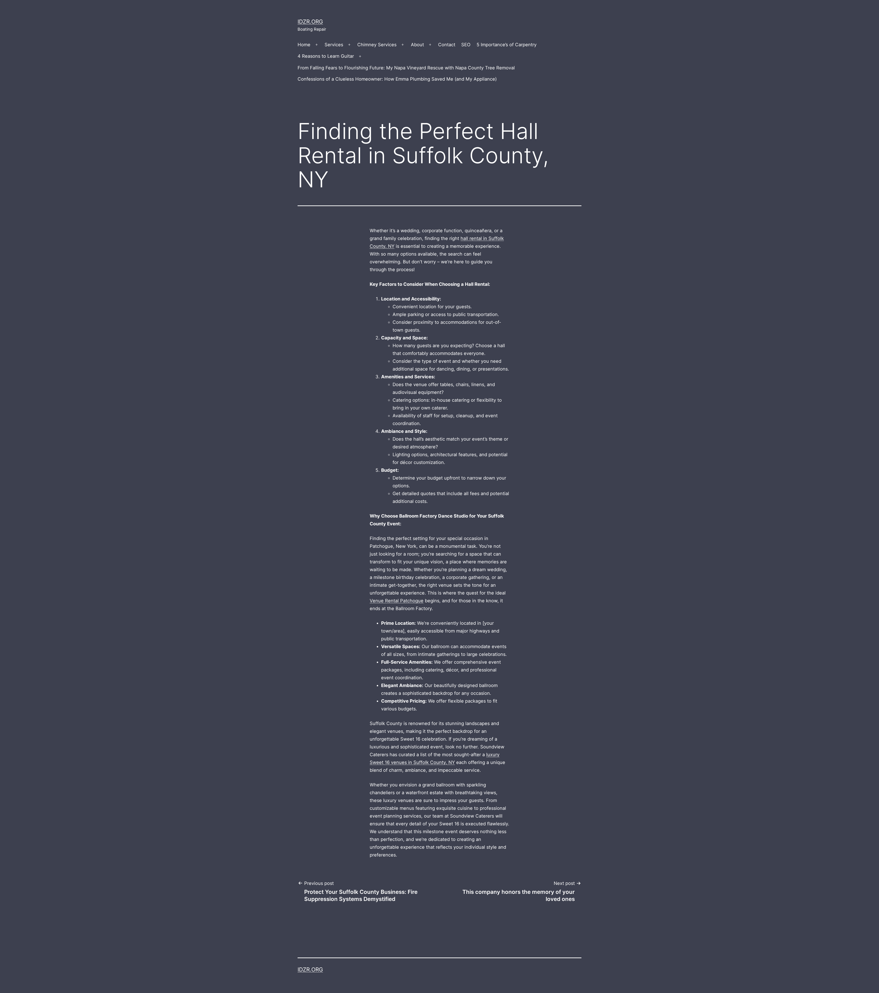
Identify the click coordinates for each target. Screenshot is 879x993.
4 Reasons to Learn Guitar (326, 56)
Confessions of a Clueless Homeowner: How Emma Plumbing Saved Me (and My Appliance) (397, 79)
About (417, 44)
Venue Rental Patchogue (396, 600)
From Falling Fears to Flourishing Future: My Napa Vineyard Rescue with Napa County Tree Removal (406, 68)
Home (304, 44)
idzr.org (310, 21)
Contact (446, 44)
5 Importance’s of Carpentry (507, 44)
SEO (465, 44)
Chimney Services (376, 44)
